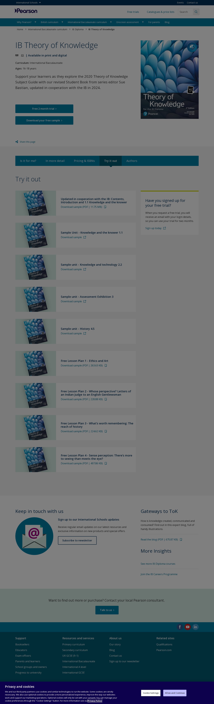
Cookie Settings (151, 692)
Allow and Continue (175, 692)
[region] (107, 693)
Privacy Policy (95, 700)
